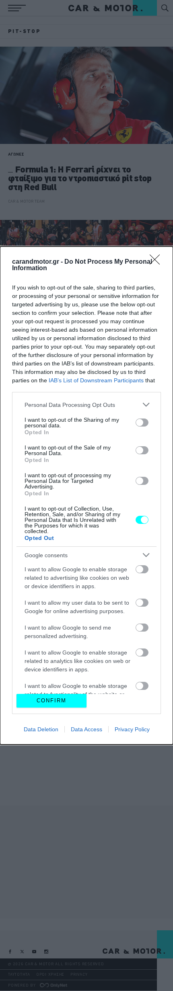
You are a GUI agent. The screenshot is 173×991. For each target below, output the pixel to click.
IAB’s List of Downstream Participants (96, 380)
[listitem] (86, 404)
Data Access (86, 729)
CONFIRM (51, 701)
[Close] (157, 262)
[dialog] (86, 495)
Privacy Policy (132, 729)
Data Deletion (41, 729)
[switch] (142, 423)
